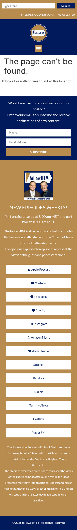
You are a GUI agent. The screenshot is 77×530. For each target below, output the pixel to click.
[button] (38, 48)
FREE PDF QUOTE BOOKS (37, 14)
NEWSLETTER (66, 14)
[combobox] (28, 5)
